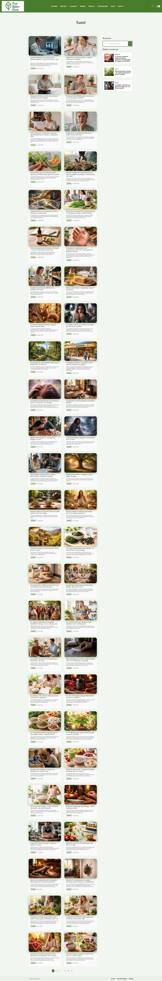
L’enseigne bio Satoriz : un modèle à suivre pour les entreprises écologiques (79, 363)
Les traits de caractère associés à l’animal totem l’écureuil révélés (43, 325)
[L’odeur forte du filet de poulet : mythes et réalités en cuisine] (45, 831)
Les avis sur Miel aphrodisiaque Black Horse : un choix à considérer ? (80, 696)
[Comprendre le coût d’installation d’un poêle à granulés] (80, 389)
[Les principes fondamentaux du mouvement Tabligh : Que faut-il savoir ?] (80, 573)
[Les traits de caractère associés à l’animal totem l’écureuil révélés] (45, 313)
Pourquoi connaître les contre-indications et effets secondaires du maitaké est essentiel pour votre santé (80, 174)
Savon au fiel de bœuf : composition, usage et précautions (80, 288)
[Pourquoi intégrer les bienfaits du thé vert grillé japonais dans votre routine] (45, 499)
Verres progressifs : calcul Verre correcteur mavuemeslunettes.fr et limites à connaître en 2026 (44, 134)
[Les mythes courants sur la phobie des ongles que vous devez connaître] (80, 313)
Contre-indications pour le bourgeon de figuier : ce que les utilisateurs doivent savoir (44, 249)
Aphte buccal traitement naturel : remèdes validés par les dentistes (79, 58)
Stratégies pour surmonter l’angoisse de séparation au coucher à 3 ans (42, 770)
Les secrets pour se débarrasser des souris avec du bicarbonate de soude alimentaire (44, 586)
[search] (152, 6)
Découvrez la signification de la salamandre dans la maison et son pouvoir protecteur (43, 881)
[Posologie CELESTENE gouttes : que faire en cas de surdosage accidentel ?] (80, 84)
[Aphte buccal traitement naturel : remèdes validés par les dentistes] (80, 46)
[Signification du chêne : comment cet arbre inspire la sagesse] (80, 463)
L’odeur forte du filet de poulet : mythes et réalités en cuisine (43, 844)
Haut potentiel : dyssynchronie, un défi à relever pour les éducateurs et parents (42, 475)
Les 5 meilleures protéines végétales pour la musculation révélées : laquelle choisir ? (43, 733)
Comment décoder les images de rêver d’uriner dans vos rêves (80, 438)
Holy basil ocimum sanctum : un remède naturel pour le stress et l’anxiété (123, 72)
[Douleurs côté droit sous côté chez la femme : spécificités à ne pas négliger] (45, 84)
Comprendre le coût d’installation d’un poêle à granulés (80, 401)
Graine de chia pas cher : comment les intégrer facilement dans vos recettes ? (80, 770)
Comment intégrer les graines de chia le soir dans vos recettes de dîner (79, 954)
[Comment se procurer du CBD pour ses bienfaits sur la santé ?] (45, 276)
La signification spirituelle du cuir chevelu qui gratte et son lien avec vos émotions (44, 401)
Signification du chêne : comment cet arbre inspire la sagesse (79, 475)
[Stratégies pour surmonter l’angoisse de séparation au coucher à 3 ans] (45, 758)
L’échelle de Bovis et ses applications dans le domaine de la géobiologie (44, 212)
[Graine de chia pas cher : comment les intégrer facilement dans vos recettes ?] (80, 758)
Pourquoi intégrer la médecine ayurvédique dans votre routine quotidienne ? (79, 512)
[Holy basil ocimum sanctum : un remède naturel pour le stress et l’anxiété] (109, 72)
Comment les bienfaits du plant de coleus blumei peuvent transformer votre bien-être (43, 954)
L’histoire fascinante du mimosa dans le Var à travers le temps (44, 549)
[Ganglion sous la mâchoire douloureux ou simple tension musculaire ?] (80, 121)
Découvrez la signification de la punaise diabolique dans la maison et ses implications (80, 881)
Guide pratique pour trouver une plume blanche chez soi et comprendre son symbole (80, 660)
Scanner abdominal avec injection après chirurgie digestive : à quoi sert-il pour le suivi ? (44, 59)
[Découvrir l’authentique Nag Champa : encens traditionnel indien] (80, 794)
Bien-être (117, 54)
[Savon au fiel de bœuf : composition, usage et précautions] (80, 276)
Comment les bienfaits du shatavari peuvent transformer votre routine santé (79, 918)
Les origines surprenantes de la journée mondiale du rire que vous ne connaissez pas (44, 623)
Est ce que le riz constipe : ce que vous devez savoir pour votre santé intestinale (44, 807)
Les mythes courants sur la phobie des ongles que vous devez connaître (80, 325)
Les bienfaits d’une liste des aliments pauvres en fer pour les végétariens (44, 696)
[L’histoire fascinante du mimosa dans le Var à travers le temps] (45, 536)
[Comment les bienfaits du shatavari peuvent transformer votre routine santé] (80, 905)
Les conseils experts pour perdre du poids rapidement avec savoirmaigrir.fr (78, 623)
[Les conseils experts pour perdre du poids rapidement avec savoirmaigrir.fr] (80, 610)
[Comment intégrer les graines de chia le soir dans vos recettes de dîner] (80, 942)
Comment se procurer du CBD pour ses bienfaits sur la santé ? (42, 288)
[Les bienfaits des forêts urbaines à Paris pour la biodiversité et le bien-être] (45, 351)
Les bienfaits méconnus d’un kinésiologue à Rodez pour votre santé (43, 660)
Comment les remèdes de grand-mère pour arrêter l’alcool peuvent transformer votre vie (44, 918)
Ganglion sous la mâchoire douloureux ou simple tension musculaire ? (79, 134)
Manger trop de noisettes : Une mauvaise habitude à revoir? (42, 438)
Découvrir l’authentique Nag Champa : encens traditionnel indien (80, 807)
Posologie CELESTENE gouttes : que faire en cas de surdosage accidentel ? (80, 97)
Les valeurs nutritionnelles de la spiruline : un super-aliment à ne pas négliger (80, 549)
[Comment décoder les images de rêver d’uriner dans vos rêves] (80, 426)
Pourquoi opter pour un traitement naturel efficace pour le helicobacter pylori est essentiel (44, 173)
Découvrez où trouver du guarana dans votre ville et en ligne (79, 844)
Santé (33, 68)
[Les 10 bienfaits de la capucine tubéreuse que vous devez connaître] (80, 721)
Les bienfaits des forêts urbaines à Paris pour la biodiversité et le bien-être (44, 363)
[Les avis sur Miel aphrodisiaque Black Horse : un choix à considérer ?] (80, 684)
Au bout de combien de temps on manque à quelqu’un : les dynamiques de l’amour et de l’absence (123, 58)
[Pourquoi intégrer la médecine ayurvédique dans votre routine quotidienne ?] (80, 499)
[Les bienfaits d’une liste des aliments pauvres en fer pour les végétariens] (45, 684)
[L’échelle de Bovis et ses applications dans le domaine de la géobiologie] (45, 199)
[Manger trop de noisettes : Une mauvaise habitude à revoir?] (45, 426)
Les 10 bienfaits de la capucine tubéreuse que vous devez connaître (80, 733)
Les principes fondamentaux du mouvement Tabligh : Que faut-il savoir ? (79, 586)
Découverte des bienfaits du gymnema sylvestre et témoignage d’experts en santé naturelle (80, 212)
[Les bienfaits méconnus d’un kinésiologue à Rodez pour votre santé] (45, 647)
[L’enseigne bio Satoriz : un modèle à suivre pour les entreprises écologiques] (80, 351)
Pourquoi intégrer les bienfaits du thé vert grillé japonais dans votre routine (44, 512)
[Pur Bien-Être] (13, 6)
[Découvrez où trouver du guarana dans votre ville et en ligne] (80, 831)
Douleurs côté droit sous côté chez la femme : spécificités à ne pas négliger (44, 97)
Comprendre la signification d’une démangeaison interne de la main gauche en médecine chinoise (79, 249)
